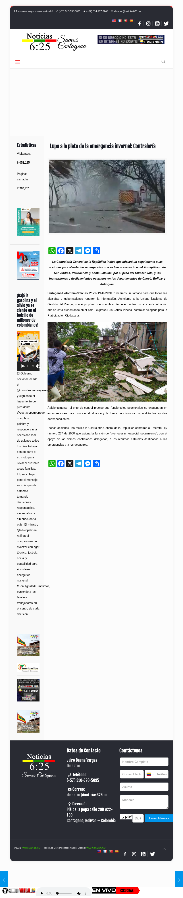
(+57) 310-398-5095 (69, 11)
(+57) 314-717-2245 (97, 11)
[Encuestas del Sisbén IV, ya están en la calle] (4, 880)
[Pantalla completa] (39, 366)
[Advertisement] (91, 102)
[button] (28, 351)
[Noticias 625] (54, 42)
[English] (114, 21)
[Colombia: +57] (150, 774)
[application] (28, 351)
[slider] (27, 366)
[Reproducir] (23, 366)
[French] (120, 21)
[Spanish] (131, 21)
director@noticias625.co (127, 11)
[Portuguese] (125, 21)
